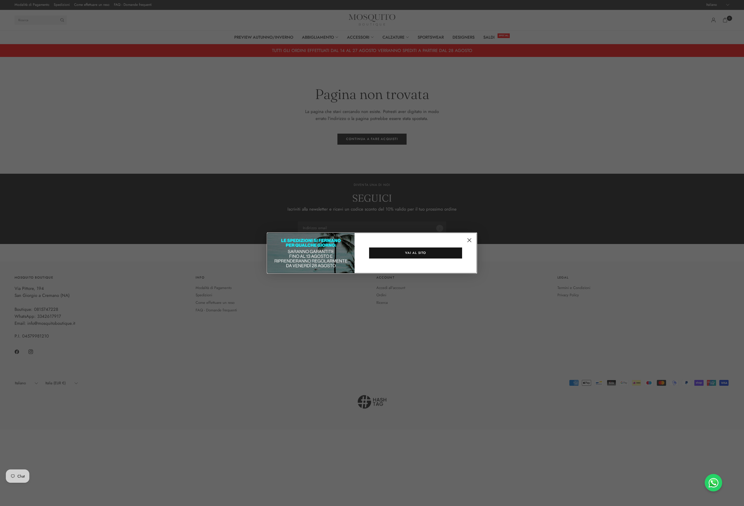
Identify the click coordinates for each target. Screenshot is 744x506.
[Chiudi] (469, 240)
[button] (415, 253)
